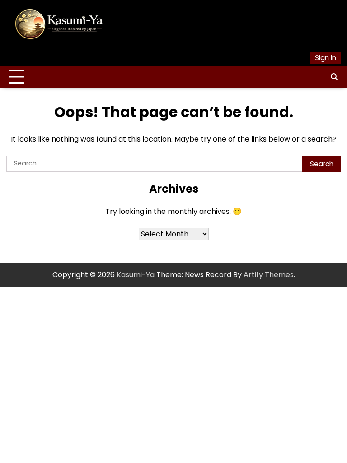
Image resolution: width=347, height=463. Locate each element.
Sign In (325, 57)
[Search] (334, 77)
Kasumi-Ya (136, 274)
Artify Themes (269, 274)
